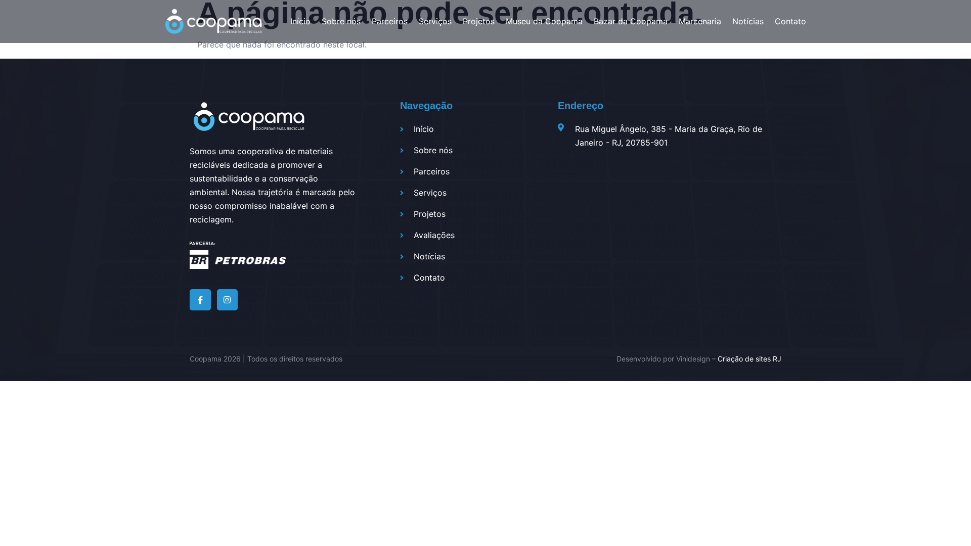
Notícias (748, 21)
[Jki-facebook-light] (200, 299)
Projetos (479, 21)
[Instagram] (227, 299)
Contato (790, 21)
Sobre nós (341, 21)
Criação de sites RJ (749, 358)
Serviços (435, 21)
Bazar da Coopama (631, 21)
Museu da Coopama (544, 21)
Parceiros (390, 21)
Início (300, 21)
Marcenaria (700, 21)
